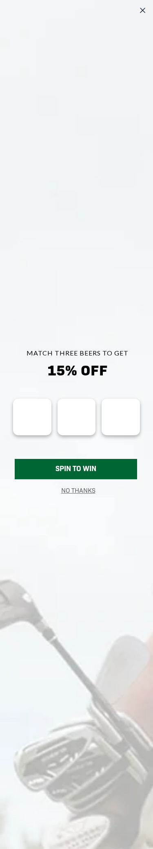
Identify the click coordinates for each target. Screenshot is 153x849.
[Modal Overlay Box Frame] (76, 424)
